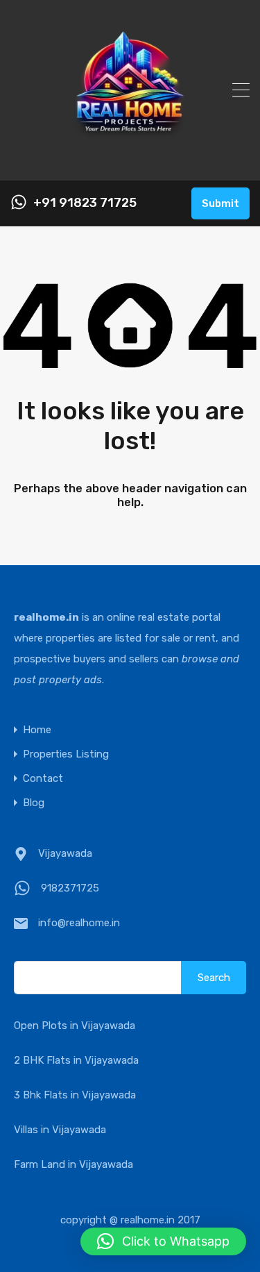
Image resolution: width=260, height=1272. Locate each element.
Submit (220, 203)
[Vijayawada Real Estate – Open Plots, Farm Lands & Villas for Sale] (130, 164)
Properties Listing (66, 754)
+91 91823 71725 (85, 203)
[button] (163, 1241)
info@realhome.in (79, 923)
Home (37, 730)
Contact (43, 778)
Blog (33, 803)
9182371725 (70, 888)
